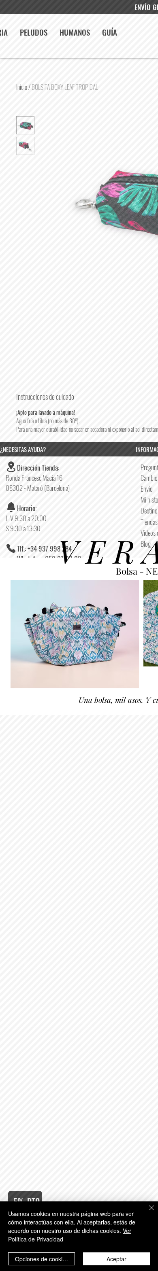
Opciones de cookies (41, 1259)
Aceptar (116, 1259)
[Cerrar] (146, 1212)
